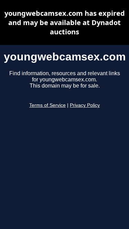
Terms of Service (47, 105)
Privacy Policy (85, 105)
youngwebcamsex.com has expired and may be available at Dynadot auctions (64, 22)
